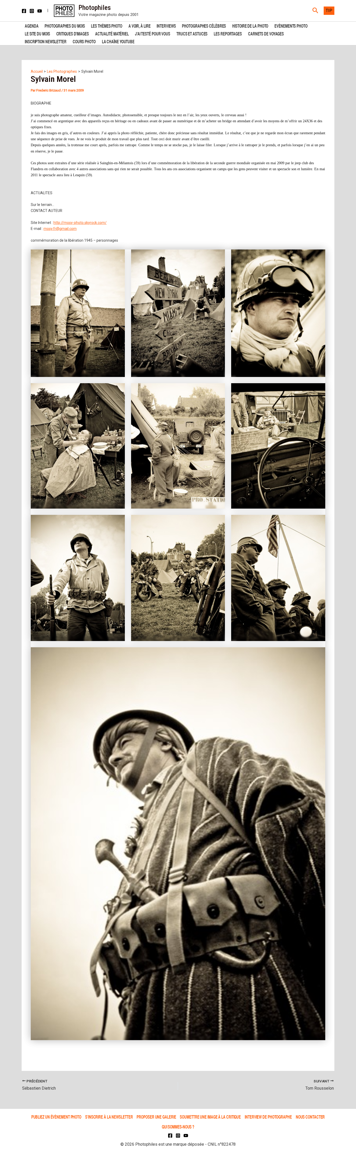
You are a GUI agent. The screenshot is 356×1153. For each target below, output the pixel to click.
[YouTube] (39, 11)
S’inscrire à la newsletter (109, 1116)
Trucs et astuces (191, 33)
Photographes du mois (65, 25)
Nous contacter (310, 1116)
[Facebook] (24, 11)
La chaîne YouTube (118, 41)
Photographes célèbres (204, 25)
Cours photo (84, 41)
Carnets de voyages (266, 33)
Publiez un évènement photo (56, 1116)
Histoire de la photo (250, 25)
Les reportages (228, 33)
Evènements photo (290, 25)
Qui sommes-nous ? (178, 1126)
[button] (315, 10)
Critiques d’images (72, 33)
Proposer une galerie (156, 1116)
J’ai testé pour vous (152, 33)
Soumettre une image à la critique (210, 1116)
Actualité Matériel (112, 33)
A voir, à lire (139, 25)
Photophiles (94, 7)
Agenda (31, 25)
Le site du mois (37, 33)
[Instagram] (31, 11)
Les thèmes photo (106, 25)
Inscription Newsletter (45, 41)
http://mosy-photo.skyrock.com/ (80, 223)
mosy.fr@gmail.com (60, 229)
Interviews (166, 25)
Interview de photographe (268, 1116)
